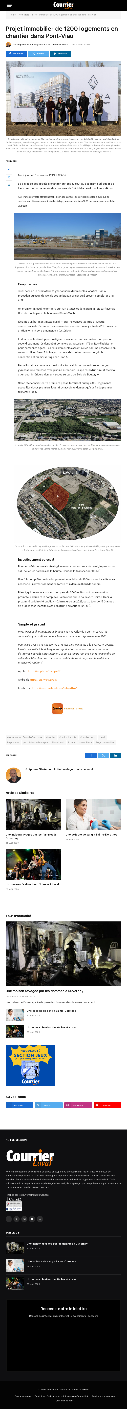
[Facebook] (9, 170)
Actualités (24, 14)
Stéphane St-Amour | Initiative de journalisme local (42, 44)
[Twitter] (9, 177)
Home (13, 14)
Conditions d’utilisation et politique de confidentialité (61, 1396)
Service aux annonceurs (103, 1396)
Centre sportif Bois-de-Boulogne (24, 737)
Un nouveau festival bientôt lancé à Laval (32, 884)
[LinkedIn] (9, 185)
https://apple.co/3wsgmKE (44, 671)
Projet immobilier (105, 742)
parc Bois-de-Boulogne (35, 742)
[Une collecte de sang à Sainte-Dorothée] (93, 814)
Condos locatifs (67, 737)
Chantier (50, 737)
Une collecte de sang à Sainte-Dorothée (91, 834)
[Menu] (9, 5)
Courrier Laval (87, 737)
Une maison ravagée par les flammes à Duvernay (31, 836)
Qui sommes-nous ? (65, 1400)
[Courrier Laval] (63, 5)
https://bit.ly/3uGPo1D (43, 679)
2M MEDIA (83, 1389)
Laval (102, 737)
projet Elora (85, 742)
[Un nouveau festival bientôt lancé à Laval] (33, 864)
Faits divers (12, 996)
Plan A (71, 742)
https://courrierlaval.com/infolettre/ (54, 688)
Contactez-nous (23, 1396)
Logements (13, 742)
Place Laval (58, 742)
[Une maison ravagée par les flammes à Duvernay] (33, 814)
